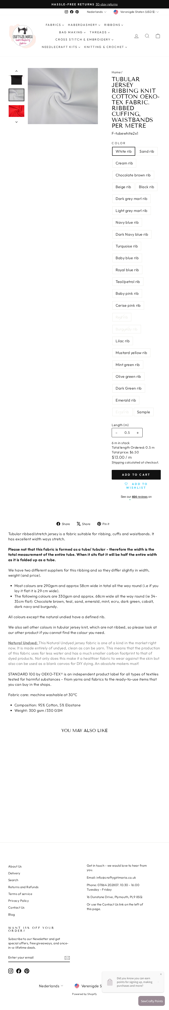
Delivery (14, 873)
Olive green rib (128, 376)
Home (116, 72)
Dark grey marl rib (131, 198)
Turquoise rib (127, 246)
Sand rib (147, 151)
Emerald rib (126, 400)
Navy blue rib (127, 222)
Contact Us (16, 907)
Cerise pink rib (128, 305)
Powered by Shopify (84, 994)
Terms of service (20, 894)
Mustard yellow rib (131, 352)
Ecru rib (122, 412)
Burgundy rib (126, 329)
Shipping (118, 462)
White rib (124, 151)
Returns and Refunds (23, 887)
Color (119, 143)
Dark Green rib (129, 388)
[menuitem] (55, 25)
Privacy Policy (18, 901)
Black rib (146, 186)
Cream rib (124, 163)
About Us (15, 866)
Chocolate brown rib (133, 175)
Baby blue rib (127, 257)
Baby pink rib (127, 293)
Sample (143, 412)
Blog (11, 914)
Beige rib (123, 186)
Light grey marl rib (132, 210)
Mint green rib (128, 364)
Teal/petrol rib (128, 281)
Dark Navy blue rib (132, 234)
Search (13, 880)
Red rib (122, 317)
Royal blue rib (127, 269)
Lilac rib (123, 341)
